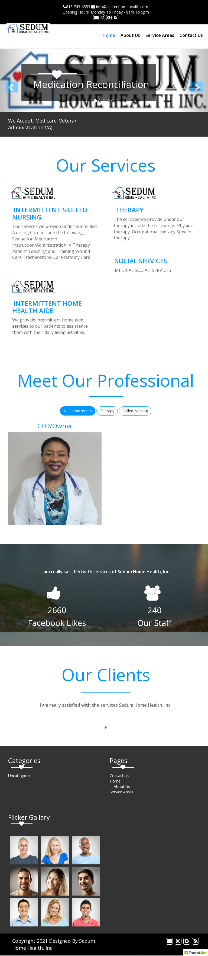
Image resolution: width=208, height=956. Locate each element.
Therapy (107, 410)
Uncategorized (21, 775)
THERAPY (129, 209)
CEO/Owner (55, 425)
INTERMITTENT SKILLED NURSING (49, 213)
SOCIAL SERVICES (141, 260)
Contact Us (191, 35)
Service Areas (159, 35)
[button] (15, 80)
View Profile (30, 480)
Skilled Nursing (135, 410)
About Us (130, 35)
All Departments (77, 410)
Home (109, 35)
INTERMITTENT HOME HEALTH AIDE (47, 307)
